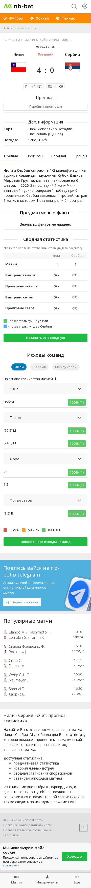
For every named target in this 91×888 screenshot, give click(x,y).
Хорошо (74, 856)
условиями (11, 865)
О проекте (11, 835)
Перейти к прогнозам (45, 106)
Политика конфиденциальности (27, 825)
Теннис (9, 28)
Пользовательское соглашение (27, 830)
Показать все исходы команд (46, 541)
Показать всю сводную (45, 337)
